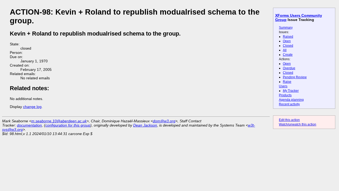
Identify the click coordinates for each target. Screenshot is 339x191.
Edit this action (289, 120)
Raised (288, 36)
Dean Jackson (145, 125)
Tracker (291, 91)
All (285, 50)
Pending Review (295, 77)
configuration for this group (67, 125)
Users (283, 86)
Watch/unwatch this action (297, 124)
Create (288, 55)
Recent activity (289, 104)
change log (32, 107)
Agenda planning (291, 100)
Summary (286, 27)
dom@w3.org (164, 121)
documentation (29, 125)
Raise (287, 82)
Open (287, 41)
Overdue (289, 68)
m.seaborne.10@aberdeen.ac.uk (59, 121)
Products (285, 95)
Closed (288, 45)
